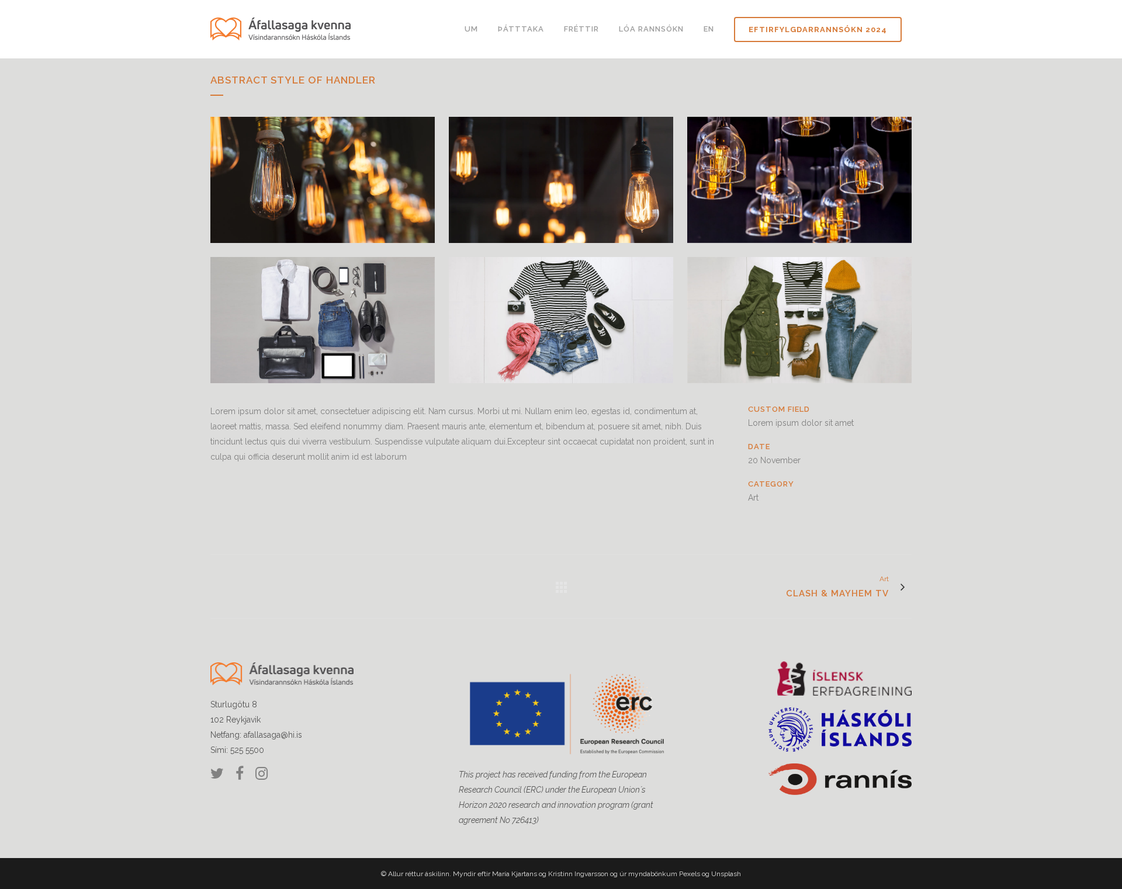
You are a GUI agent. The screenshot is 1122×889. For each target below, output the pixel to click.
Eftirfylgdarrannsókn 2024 (818, 29)
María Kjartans (515, 874)
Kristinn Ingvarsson (578, 874)
